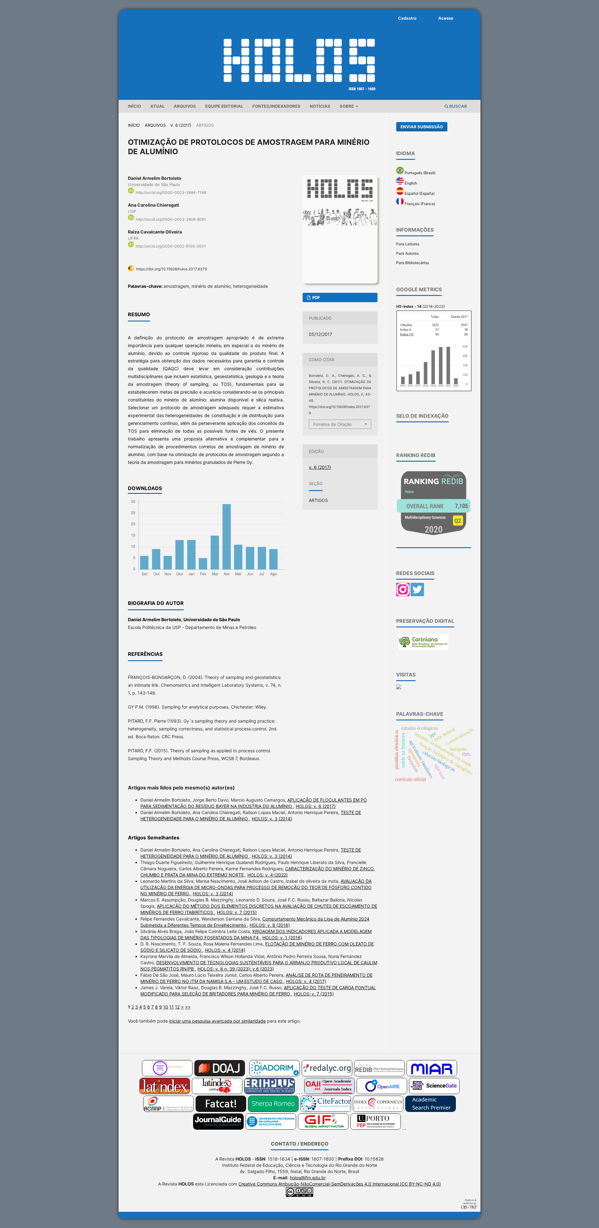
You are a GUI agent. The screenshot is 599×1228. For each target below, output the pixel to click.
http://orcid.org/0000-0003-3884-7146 (171, 192)
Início (134, 106)
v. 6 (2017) (180, 125)
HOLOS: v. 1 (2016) (282, 937)
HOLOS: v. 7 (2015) (237, 912)
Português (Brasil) (420, 172)
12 (177, 1006)
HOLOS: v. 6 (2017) (316, 806)
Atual (157, 106)
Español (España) (419, 193)
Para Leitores (407, 244)
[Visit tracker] (398, 687)
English (410, 183)
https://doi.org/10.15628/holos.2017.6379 (171, 269)
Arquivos (185, 106)
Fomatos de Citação (332, 424)
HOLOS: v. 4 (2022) (267, 874)
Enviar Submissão (422, 126)
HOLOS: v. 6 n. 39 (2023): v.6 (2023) (235, 968)
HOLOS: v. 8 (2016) (270, 925)
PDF (315, 297)
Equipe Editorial (224, 106)
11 (171, 1006)
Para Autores (407, 253)
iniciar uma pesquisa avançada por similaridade (217, 1021)
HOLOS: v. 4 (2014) (225, 950)
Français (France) (419, 203)
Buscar (457, 106)
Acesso (445, 18)
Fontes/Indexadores (276, 106)
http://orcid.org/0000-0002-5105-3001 (171, 246)
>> (188, 1006)
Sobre (347, 106)
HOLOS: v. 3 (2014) (272, 818)
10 (165, 1006)
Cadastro (407, 18)
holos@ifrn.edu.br (308, 1177)
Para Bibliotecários (412, 262)
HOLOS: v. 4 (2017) (306, 981)
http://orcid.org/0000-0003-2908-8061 (171, 219)
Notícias (320, 106)
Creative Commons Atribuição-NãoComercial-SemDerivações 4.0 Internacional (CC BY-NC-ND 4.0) (339, 1183)
